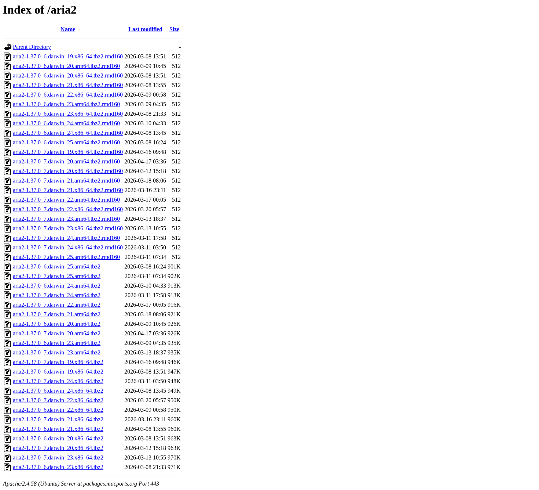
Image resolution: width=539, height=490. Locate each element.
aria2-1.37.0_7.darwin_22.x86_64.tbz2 (58, 400)
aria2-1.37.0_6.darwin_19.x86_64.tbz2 (58, 371)
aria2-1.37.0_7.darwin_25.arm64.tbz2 (56, 276)
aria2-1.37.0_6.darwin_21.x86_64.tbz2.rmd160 (68, 85)
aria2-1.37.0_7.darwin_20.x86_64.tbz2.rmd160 (68, 171)
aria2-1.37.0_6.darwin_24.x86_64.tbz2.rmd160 (68, 133)
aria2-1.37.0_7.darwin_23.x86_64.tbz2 (58, 457)
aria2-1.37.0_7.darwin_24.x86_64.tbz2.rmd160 (68, 247)
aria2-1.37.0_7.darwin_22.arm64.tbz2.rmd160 (66, 200)
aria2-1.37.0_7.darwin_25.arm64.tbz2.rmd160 (66, 257)
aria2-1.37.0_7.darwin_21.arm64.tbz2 (56, 314)
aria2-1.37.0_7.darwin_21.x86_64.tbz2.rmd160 (68, 190)
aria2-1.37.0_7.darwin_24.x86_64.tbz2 (58, 381)
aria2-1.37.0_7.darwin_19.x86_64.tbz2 (58, 362)
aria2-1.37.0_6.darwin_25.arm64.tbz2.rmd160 (66, 142)
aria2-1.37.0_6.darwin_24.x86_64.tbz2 (58, 391)
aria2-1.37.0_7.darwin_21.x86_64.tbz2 (58, 419)
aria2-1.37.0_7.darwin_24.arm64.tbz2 (56, 295)
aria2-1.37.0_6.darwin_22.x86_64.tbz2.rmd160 (68, 94)
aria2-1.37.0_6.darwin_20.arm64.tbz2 (56, 324)
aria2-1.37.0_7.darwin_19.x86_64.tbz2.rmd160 (68, 152)
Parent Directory (32, 47)
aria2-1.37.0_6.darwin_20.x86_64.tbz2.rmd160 (68, 75)
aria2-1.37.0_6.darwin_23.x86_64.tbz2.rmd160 (68, 114)
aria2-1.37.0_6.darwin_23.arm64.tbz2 (56, 343)
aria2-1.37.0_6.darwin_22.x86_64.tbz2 (58, 410)
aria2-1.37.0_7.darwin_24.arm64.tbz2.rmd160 (66, 238)
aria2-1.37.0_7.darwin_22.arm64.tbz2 (56, 305)
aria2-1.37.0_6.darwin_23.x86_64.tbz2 (58, 467)
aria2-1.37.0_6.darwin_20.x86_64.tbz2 (58, 438)
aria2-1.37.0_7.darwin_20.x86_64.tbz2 (58, 448)
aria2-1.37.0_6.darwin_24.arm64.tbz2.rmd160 (66, 123)
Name (67, 29)
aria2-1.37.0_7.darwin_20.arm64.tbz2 (56, 333)
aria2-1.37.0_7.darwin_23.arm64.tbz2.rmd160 (66, 219)
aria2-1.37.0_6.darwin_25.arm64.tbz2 (56, 266)
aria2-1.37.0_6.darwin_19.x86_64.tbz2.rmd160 (68, 56)
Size (174, 29)
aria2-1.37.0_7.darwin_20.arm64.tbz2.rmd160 (66, 161)
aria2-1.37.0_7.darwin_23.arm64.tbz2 (56, 352)
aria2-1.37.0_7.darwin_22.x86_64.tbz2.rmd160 (68, 209)
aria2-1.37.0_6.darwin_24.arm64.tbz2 (56, 285)
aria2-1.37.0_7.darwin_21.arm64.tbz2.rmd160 (66, 180)
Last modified (145, 29)
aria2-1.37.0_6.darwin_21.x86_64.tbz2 (58, 429)
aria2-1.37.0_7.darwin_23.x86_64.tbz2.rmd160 (68, 228)
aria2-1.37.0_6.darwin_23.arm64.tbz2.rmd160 (66, 104)
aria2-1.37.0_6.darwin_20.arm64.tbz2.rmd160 (66, 66)
